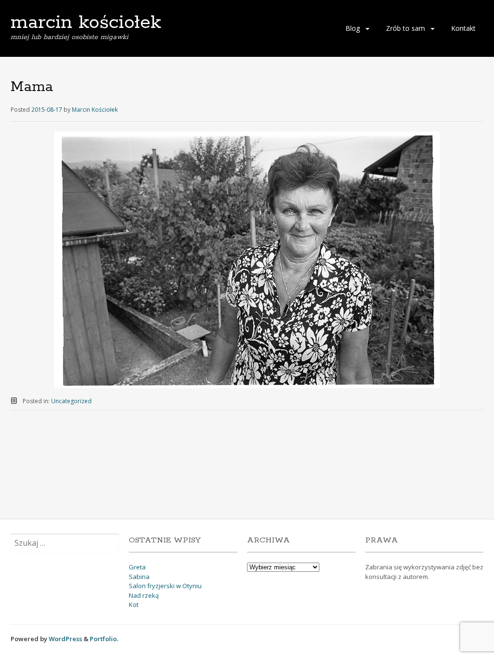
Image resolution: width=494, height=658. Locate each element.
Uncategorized (71, 401)
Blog (352, 28)
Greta (137, 567)
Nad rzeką (144, 595)
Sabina (139, 576)
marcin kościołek (86, 23)
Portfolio (103, 638)
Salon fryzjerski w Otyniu (165, 585)
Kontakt (463, 28)
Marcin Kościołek (95, 109)
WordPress (65, 638)
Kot (133, 604)
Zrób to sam (405, 28)
